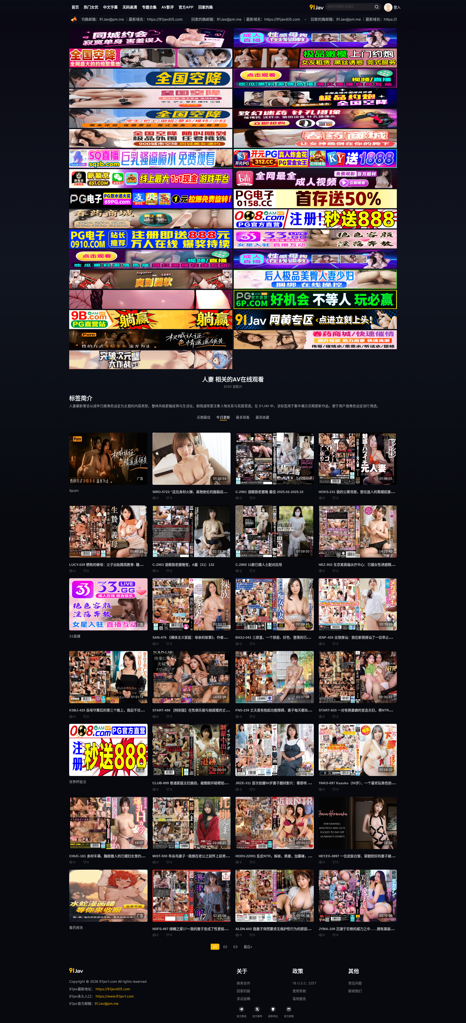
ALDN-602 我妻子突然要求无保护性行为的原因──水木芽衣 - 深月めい (288, 929)
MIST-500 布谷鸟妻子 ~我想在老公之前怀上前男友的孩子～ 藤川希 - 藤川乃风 (211, 856)
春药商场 (76, 927)
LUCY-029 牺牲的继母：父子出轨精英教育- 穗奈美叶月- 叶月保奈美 (120, 564)
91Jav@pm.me (106, 1003)
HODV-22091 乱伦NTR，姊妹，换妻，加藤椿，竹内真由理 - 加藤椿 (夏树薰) (293, 856)
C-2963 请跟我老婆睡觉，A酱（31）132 (183, 564)
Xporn (74, 490)
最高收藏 (262, 417)
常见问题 (355, 983)
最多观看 (243, 417)
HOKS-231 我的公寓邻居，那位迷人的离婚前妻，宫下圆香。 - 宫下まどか (375, 492)
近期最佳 (204, 417)
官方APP (186, 7)
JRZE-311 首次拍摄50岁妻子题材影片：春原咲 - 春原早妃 (279, 783)
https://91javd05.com (113, 989)
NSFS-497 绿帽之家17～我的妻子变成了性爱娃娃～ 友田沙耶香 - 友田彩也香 (210, 929)
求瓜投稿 (243, 999)
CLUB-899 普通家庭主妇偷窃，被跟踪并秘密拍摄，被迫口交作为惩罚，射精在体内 (215, 783)
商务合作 (243, 983)
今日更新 (223, 417)
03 (235, 947)
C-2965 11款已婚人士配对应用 (258, 564)
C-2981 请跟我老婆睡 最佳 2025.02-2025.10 (269, 492)
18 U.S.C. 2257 (304, 983)
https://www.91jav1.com (115, 996)
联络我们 (355, 991)
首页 (75, 7)
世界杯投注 (77, 782)
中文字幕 (110, 7)
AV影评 (167, 7)
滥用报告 (299, 999)
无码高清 (130, 7)
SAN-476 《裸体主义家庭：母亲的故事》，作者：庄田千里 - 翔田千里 (204, 637)
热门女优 (91, 7)
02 (225, 947)
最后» (248, 947)
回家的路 (205, 7)
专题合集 (149, 7)
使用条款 (299, 991)
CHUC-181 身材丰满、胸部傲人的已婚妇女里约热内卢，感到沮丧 (118, 856)
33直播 (74, 636)
